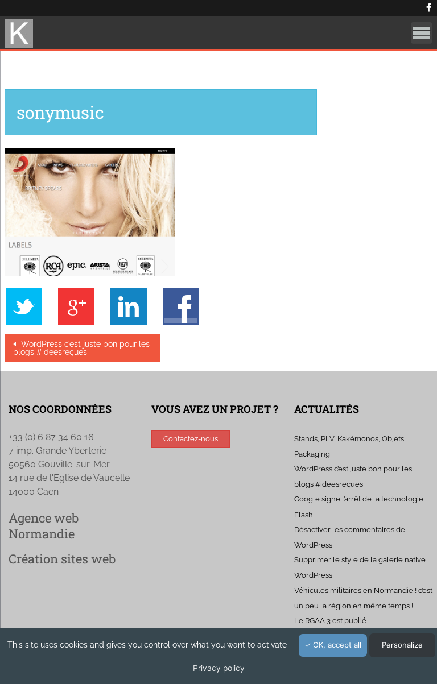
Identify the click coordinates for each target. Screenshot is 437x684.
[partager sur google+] (82, 306)
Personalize (402, 644)
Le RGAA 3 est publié (330, 620)
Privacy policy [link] (219, 668)
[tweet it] (30, 306)
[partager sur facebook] (181, 306)
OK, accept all (336, 644)
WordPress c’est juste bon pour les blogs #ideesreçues (81, 347)
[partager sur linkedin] (134, 306)
